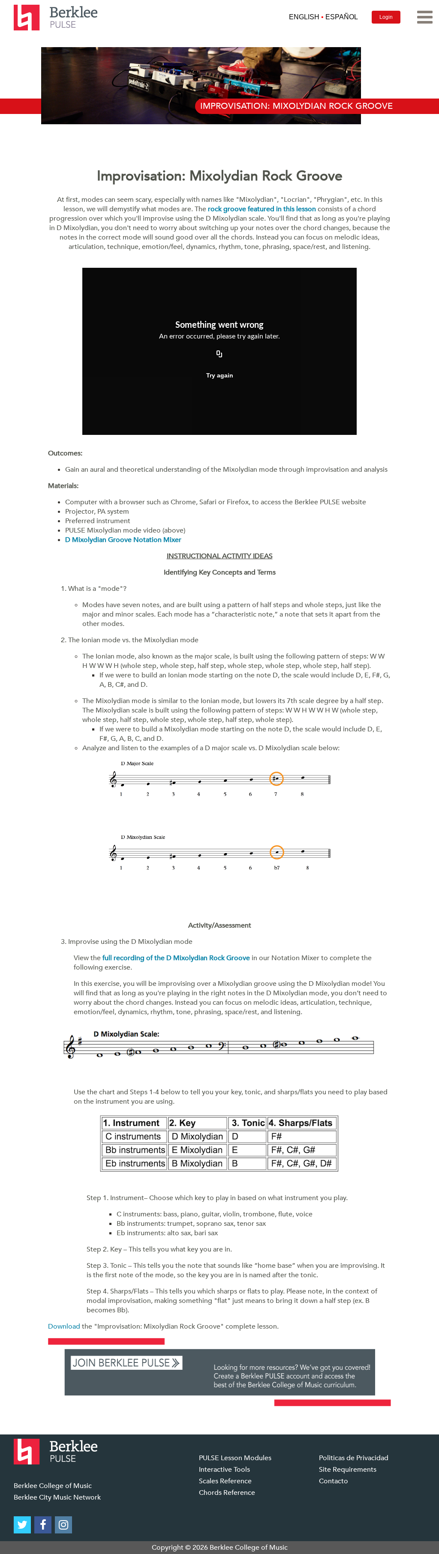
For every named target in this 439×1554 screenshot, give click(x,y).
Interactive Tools (224, 1469)
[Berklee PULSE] (55, 17)
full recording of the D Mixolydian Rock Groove (176, 958)
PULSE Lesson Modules (235, 1458)
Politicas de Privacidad (353, 1458)
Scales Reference (225, 1481)
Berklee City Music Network (57, 1497)
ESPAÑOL (341, 17)
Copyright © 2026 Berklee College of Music (220, 1547)
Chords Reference (227, 1492)
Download (64, 1326)
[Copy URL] (219, 355)
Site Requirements (347, 1469)
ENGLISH (304, 17)
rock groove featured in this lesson (262, 209)
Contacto (333, 1481)
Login (386, 17)
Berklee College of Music (53, 1486)
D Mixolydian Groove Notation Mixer (123, 540)
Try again (219, 375)
